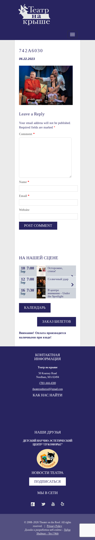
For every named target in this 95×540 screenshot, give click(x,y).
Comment (27, 134)
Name (24, 182)
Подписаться (47, 481)
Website (24, 210)
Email (24, 196)
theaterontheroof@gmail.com (47, 389)
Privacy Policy (54, 526)
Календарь (35, 307)
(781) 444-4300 (47, 383)
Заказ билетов (56, 321)
